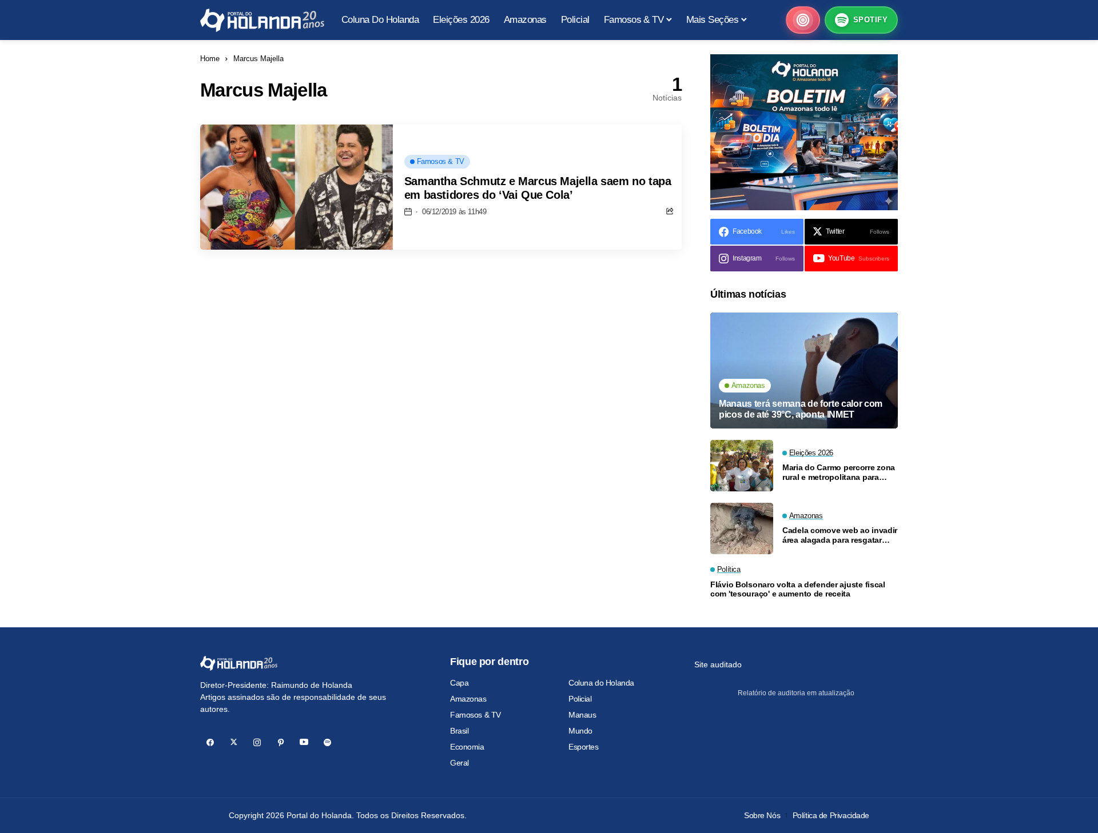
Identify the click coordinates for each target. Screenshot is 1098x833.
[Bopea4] (262, 20)
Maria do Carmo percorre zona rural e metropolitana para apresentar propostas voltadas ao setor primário (840, 472)
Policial (580, 698)
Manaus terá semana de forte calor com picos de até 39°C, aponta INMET (800, 409)
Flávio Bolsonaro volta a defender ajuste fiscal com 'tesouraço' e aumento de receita (797, 589)
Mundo (580, 730)
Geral (459, 762)
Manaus (582, 714)
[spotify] (327, 742)
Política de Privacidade (831, 815)
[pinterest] (280, 742)
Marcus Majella (258, 58)
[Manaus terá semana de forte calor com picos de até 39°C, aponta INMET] (804, 370)
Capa (459, 682)
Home (210, 58)
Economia (467, 746)
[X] (234, 742)
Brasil (459, 730)
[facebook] (210, 742)
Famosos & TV (475, 714)
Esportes (583, 746)
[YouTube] (304, 742)
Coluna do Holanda (601, 682)
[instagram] (257, 742)
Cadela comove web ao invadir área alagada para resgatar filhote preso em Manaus (839, 535)
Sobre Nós (762, 815)
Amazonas (468, 698)
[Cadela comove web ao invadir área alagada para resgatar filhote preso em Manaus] (741, 528)
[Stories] (803, 20)
